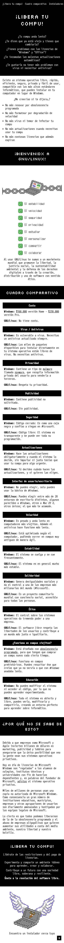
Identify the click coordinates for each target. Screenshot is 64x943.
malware (47, 369)
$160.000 (21, 311)
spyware (19, 372)
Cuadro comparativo (35, 3)
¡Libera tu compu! (12, 3)
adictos (22, 781)
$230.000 (53, 311)
